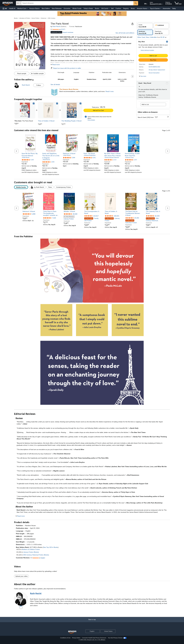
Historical (43, 18)
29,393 (136, 218)
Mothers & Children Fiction (31, 549)
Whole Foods (76, 8)
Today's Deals (88, 8)
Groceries (67, 8)
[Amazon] (8, 3)
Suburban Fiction (131, 221)
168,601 (116, 216)
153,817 (96, 216)
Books (97, 8)
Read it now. (110, 91)
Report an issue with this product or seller (67, 68)
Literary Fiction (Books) (31, 552)
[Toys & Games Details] (160, 8)
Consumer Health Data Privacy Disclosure (94, 638)
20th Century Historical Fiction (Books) (36, 555)
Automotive (166, 8)
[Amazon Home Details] (147, 8)
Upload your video (21, 576)
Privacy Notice (76, 638)
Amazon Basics (34, 8)
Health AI (12, 8)
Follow (38, 85)
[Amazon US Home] (72, 632)
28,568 (75, 214)
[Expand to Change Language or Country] (98, 631)
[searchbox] (77, 3)
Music (133, 8)
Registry (126, 8)
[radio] (145, 25)
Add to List (145, 104)
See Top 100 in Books (50, 547)
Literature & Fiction (24, 18)
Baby (174, 8)
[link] (48, 110)
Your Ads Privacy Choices (115, 638)
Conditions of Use (65, 638)
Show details (91, 120)
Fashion (118, 8)
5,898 (33, 214)
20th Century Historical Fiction (152, 219)
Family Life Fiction (91, 219)
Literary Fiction (69, 218)
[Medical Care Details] (27, 8)
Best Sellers (46, 8)
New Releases (57, 8)
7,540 (54, 218)
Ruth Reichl (56, 26)
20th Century (51, 18)
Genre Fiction (35, 18)
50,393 (157, 216)
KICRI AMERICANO (154, 67)
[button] (5, 8)
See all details (55, 84)
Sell (112, 8)
